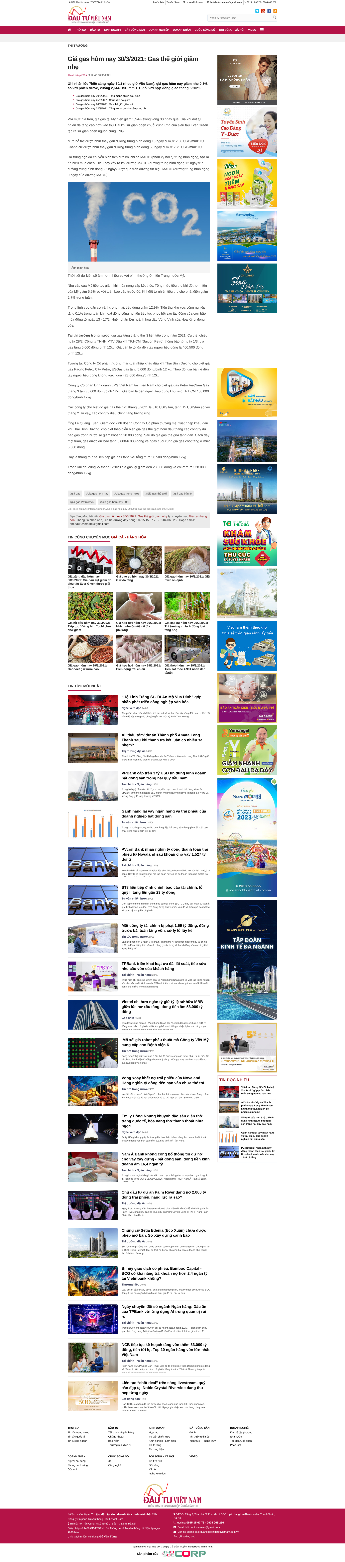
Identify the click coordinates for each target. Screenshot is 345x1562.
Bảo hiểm (113, 1440)
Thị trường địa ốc (134, 751)
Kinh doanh (112, 29)
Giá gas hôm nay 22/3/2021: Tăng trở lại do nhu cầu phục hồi (111, 108)
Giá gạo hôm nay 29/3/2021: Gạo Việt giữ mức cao (87, 667)
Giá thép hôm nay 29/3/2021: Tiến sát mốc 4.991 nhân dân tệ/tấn (185, 669)
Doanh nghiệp (159, 29)
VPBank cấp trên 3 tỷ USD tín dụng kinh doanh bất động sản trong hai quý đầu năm (257, 1120)
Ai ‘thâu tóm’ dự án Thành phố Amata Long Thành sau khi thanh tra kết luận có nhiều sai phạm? (162, 740)
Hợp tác (153, 1432)
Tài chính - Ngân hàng (137, 784)
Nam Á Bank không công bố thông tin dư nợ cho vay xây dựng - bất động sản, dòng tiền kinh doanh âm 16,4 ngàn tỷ (166, 1159)
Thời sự (80, 29)
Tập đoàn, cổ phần (241, 1440)
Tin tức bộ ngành (77, 1440)
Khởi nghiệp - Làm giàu (162, 1440)
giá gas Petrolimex (82, 502)
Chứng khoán (116, 1436)
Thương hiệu (130, 1284)
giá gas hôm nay (98, 493)
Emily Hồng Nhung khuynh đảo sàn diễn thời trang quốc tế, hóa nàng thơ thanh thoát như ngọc (162, 1121)
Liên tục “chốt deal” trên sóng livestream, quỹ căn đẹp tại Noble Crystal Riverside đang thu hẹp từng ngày (163, 1388)
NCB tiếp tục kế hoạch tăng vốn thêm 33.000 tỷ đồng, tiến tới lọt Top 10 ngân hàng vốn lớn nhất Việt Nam (166, 1350)
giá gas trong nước (127, 493)
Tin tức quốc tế (76, 1436)
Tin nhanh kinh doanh (193, 2)
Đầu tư (95, 29)
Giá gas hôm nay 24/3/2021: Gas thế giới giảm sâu (105, 104)
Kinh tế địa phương (241, 1432)
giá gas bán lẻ (183, 493)
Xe (109, 1460)
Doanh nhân (182, 29)
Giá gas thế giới (157, 493)
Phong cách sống (78, 1465)
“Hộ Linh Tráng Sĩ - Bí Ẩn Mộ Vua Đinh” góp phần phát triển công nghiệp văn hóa (257, 1090)
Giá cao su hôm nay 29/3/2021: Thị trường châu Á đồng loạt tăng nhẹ (186, 626)
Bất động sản (135, 29)
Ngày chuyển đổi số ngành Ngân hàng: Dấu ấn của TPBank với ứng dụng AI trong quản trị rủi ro (164, 1312)
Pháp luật (235, 1445)
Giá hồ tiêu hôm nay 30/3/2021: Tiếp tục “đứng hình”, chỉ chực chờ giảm (90, 626)
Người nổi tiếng (77, 1460)
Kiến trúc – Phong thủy (202, 1440)
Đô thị (192, 1432)
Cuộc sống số (205, 29)
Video (252, 29)
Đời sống (154, 1465)
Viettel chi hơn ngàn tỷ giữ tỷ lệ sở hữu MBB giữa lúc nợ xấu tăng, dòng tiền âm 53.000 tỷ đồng (162, 1007)
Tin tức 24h (158, 2)
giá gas (75, 493)
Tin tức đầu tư (173, 2)
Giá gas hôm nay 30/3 (115, 502)
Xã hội (152, 1469)
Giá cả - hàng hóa (128, 537)
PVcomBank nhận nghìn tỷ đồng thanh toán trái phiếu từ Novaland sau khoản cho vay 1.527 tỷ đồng (165, 854)
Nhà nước (236, 1436)
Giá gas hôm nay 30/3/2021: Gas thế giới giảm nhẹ (133, 516)
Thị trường (78, 45)
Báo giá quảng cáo (184, 1536)
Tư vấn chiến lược (134, 822)
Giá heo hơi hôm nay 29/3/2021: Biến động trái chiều (138, 667)
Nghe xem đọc (131, 708)
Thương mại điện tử (119, 1445)
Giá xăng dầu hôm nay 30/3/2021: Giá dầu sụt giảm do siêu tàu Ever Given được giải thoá (89, 582)
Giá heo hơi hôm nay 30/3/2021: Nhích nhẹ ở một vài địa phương (138, 626)
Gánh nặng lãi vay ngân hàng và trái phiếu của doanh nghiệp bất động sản (258, 1135)
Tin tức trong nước (135, 936)
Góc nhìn (128, 1018)
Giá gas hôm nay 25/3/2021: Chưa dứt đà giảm (103, 100)
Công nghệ (114, 1465)
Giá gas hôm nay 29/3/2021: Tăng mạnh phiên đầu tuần (108, 95)
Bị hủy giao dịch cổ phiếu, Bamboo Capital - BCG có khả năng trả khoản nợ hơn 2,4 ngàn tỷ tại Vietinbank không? (164, 1274)
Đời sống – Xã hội (231, 29)
